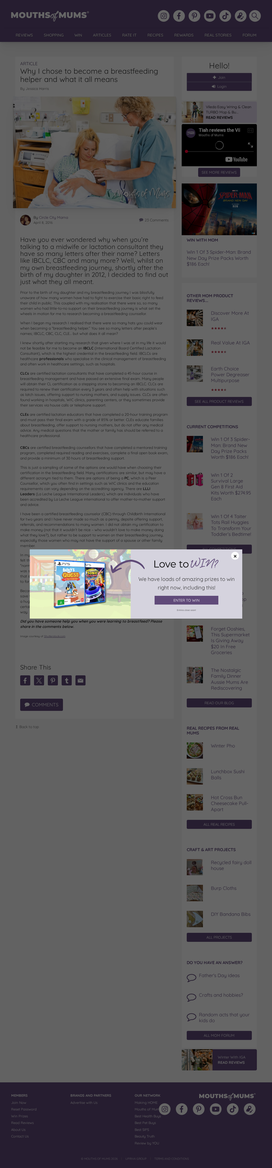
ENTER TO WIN (186, 600)
